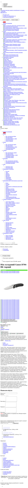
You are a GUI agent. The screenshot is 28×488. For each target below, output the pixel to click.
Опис (4, 342)
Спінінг (5, 458)
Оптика (9, 104)
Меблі (8, 95)
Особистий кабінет (7, 471)
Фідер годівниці (15, 30)
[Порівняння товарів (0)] (1, 252)
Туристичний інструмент (21, 102)
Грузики (10, 70)
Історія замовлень (7, 472)
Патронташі (12, 123)
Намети (9, 97)
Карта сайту (5, 451)
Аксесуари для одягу (18, 117)
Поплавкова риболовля (8, 460)
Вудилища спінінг (17, 45)
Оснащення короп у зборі (21, 35)
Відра (8, 68)
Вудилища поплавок (18, 52)
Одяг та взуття (6, 467)
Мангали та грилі (16, 94)
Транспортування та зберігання (13, 198)
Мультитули (12, 107)
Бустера (9, 58)
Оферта (4, 447)
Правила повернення (8, 6)
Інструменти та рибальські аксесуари (14, 186)
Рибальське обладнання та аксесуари (11, 465)
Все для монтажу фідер (20, 25)
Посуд (8, 99)
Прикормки (12, 64)
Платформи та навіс (17, 76)
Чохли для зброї (14, 121)
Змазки (9, 82)
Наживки (11, 61)
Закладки (5, 474)
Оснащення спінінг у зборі (12, 155)
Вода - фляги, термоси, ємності (13, 202)
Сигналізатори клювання (21, 81)
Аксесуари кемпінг (17, 88)
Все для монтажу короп (20, 32)
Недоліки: (3, 412)
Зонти (8, 71)
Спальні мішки (14, 101)
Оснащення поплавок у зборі (12, 162)
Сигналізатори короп (18, 36)
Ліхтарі (9, 103)
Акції (4, 453)
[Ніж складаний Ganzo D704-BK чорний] (10, 271)
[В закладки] (12, 333)
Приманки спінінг (17, 44)
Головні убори (14, 114)
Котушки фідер (14, 26)
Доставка (5, 3)
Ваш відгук (3, 401)
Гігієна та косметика (18, 92)
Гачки (8, 74)
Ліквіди (9, 60)
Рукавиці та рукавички (20, 115)
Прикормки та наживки (8, 463)
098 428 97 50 (4, 12)
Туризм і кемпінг (7, 466)
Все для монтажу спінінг (20, 39)
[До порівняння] (20, 333)
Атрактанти (12, 65)
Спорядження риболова (20, 83)
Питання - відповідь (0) (8, 345)
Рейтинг (2, 394)
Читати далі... (8, 340)
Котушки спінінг (15, 40)
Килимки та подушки (19, 93)
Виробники (5, 452)
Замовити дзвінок (8, 438)
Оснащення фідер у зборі (21, 28)
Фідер (4, 459)
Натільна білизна (16, 109)
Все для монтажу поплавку (12, 160)
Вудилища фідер (15, 29)
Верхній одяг (13, 111)
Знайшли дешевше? (5, 329)
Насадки (10, 63)
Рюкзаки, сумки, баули (20, 100)
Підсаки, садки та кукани (21, 78)
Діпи (8, 59)
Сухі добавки (13, 66)
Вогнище (11, 96)
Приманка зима (14, 54)
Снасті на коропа (7, 461)
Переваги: (3, 406)
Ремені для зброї (15, 122)
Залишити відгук (4, 415)
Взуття (8, 113)
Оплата (5, 5)
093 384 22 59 (6, 14)
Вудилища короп (15, 37)
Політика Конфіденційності (9, 446)
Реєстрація (5, 249)
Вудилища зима (14, 56)
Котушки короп (14, 33)
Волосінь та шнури (17, 75)
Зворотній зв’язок (7, 450)
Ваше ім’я (3, 393)
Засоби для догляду (17, 118)
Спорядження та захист (20, 106)
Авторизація (6, 250)
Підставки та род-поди (20, 79)
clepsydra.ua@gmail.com (8, 17)
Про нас (5, 444)
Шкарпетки (12, 116)
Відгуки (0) (5, 344)
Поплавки (11, 80)
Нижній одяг (13, 110)
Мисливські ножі (16, 124)
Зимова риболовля (7, 462)
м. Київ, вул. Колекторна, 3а (9, 16)
